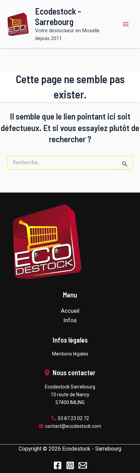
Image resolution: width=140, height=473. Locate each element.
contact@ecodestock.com (73, 426)
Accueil (70, 310)
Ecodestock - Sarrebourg (58, 16)
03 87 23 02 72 (73, 418)
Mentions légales (70, 354)
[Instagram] (70, 465)
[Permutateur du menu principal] (125, 24)
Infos (70, 320)
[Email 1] (82, 465)
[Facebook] (57, 465)
